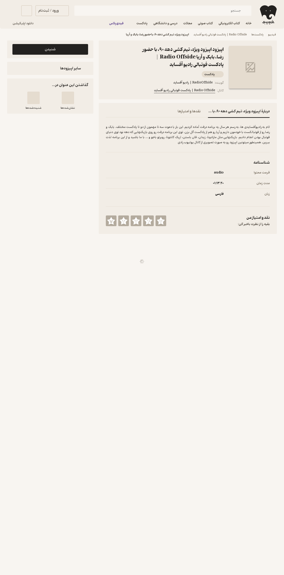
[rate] (161, 220)
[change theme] (12, 10)
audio (219, 172)
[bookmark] (119, 91)
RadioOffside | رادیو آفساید (193, 82)
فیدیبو (272, 34)
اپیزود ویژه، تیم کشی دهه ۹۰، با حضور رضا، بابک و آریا (157, 34)
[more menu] (108, 91)
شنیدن (50, 49)
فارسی (219, 194)
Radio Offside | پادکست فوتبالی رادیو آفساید (220, 34)
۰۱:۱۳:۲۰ (218, 183)
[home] (268, 14)
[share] (129, 91)
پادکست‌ (209, 74)
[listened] (33, 98)
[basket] (26, 10)
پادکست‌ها (257, 34)
